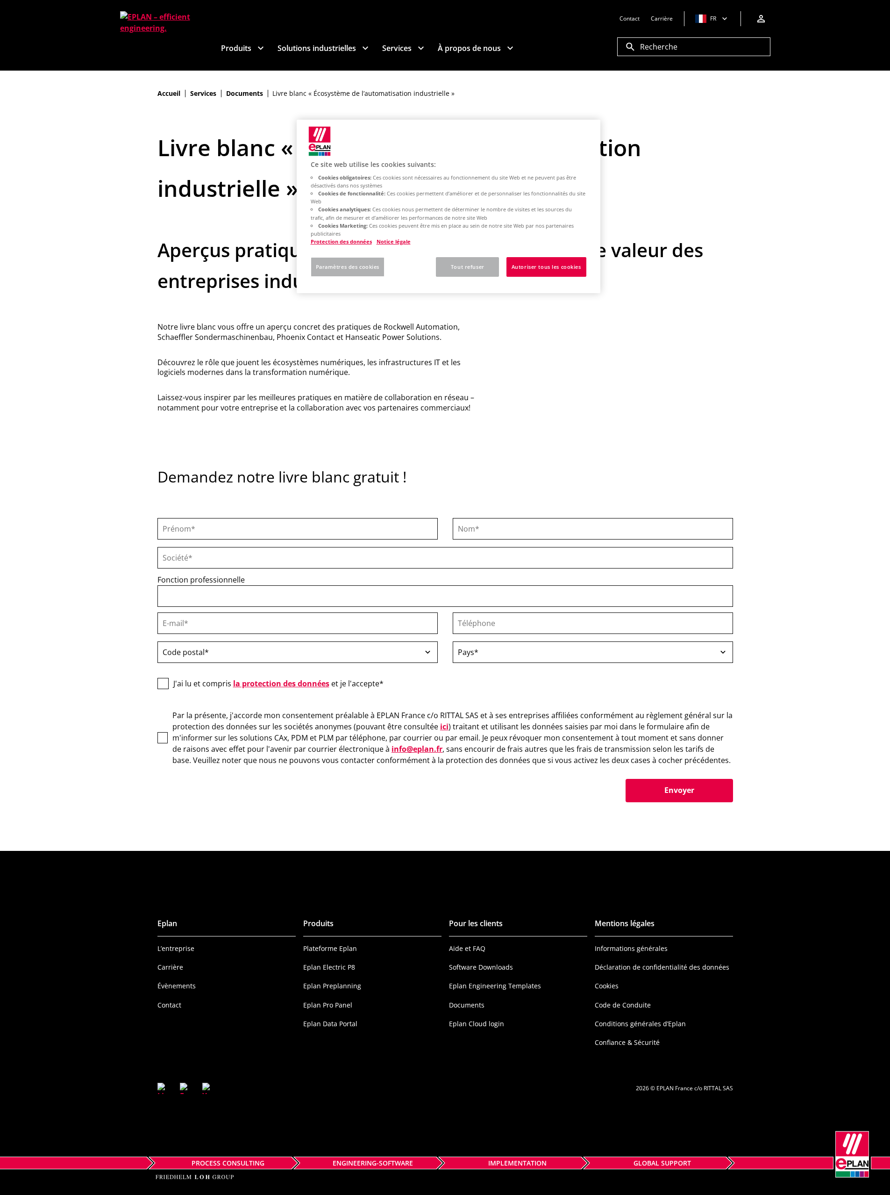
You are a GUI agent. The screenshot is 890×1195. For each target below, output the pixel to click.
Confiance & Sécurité (627, 1042)
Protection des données (341, 241)
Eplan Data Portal (330, 1023)
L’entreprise (175, 948)
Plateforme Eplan (330, 948)
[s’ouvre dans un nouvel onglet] (163, 1088)
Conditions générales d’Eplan (640, 1023)
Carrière (170, 967)
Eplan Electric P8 (329, 967)
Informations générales (631, 948)
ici (444, 726)
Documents (466, 1005)
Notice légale (394, 241)
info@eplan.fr (417, 749)
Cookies (607, 985)
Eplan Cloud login (476, 1023)
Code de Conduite (623, 1005)
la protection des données (281, 683)
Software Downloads (481, 967)
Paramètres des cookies (348, 266)
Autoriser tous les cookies (546, 266)
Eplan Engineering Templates (495, 985)
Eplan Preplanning (332, 985)
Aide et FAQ (467, 948)
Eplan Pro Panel (327, 1005)
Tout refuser (467, 266)
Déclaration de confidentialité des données (662, 967)
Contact (169, 1005)
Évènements (176, 985)
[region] (448, 206)
